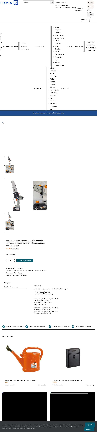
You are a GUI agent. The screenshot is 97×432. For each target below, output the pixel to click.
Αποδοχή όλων (90, 424)
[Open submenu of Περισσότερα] (46, 88)
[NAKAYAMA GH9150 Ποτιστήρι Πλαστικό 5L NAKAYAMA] (24, 359)
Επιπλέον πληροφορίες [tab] (11, 287)
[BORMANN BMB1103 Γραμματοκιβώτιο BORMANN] (72, 359)
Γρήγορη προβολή (42, 385)
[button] (3, 123)
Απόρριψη (89, 429)
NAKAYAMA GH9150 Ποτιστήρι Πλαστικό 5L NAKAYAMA (20, 380)
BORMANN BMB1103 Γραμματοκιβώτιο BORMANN (67, 380)
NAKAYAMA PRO (16, 275)
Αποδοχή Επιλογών (30, 428)
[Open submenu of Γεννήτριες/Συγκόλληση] (84, 46)
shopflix (24, 275)
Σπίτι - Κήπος (18, 273)
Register (89, 17)
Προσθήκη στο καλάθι (25, 260)
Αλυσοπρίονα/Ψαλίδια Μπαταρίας (29, 270)
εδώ (72, 426)
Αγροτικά (16, 270)
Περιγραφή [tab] (7, 283)
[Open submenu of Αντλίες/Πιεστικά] (51, 46)
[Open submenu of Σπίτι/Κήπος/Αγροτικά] (19, 46)
